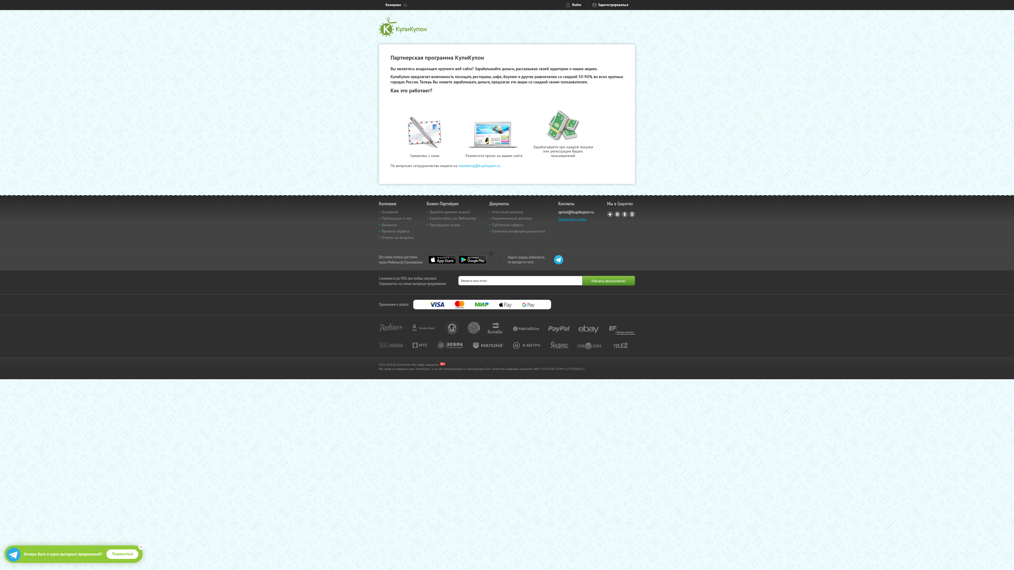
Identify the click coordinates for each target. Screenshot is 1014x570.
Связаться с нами (572, 219)
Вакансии (389, 224)
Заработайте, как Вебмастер (452, 218)
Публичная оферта (507, 224)
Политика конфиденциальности (518, 231)
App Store (442, 259)
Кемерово (393, 5)
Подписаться (122, 554)
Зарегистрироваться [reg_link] (613, 5)
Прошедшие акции (444, 224)
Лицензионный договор (512, 218)
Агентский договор (507, 212)
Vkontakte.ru (617, 214)
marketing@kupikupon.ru (479, 165)
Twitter (625, 214)
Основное (390, 212)
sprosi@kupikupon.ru (576, 212)
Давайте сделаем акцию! (449, 212)
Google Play (472, 259)
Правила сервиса (396, 231)
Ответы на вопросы (398, 237)
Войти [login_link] (576, 5)
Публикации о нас (397, 218)
